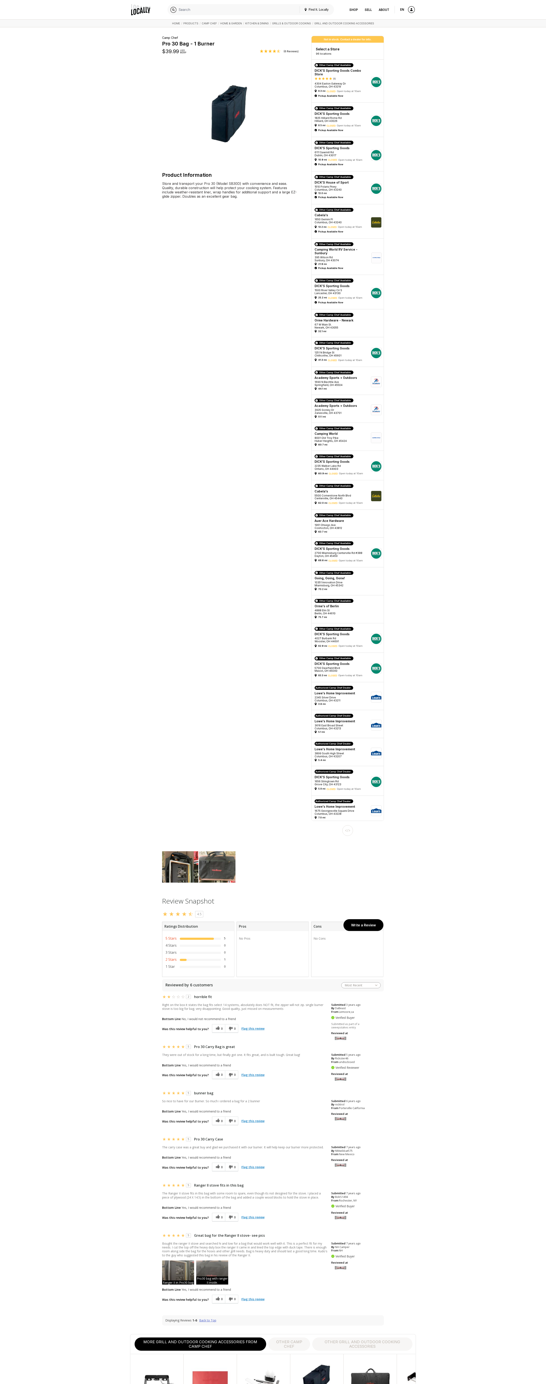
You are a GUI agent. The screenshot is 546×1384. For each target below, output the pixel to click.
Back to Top (207, 1320)
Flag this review (252, 1028)
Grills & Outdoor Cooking (291, 23)
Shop (353, 10)
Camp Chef (209, 23)
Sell (368, 10)
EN (402, 9)
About (384, 10)
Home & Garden (231, 23)
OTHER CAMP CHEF (289, 1344)
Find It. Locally (318, 9)
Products (190, 23)
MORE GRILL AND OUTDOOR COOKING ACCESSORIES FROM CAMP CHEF (200, 1344)
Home (176, 23)
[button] (349, 82)
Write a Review (363, 925)
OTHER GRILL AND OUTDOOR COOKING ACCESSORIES (362, 1344)
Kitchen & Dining (257, 23)
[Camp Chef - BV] (340, 1038)
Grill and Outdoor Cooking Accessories (344, 23)
